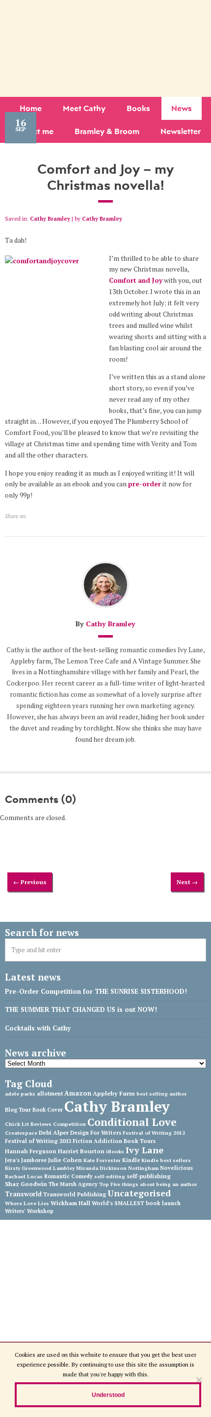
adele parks (20, 1093)
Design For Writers (95, 1132)
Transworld (23, 1194)
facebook (83, 9)
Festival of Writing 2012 (154, 1132)
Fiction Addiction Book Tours (114, 1141)
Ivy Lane (144, 1150)
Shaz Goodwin (26, 1184)
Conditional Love (132, 1122)
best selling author (161, 1093)
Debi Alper (54, 1132)
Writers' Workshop (29, 1211)
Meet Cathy (84, 108)
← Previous (29, 882)
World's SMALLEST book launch (136, 1203)
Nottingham (143, 1168)
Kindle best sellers (166, 1160)
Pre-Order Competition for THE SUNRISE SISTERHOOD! (96, 991)
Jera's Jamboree (26, 1160)
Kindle (131, 1160)
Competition (69, 1123)
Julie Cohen (65, 1160)
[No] (199, 1380)
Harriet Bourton (81, 1151)
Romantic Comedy (68, 1176)
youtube (112, 9)
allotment (50, 1093)
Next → (187, 882)
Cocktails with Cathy (38, 1028)
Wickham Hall (70, 1203)
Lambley (64, 1168)
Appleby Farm (114, 1093)
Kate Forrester (102, 1160)
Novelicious (176, 1168)
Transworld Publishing (74, 1194)
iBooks (115, 1151)
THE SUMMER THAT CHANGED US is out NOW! (81, 1009)
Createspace (21, 1132)
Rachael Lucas (24, 1176)
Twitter (68, 9)
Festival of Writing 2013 (38, 1140)
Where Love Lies (27, 1203)
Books (138, 108)
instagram (142, 9)
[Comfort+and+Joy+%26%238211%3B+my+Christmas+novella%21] (32, 516)
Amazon (77, 1093)
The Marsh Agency (73, 1184)
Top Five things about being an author (148, 1184)
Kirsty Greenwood (28, 1168)
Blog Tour (18, 1109)
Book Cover (47, 1109)
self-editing (109, 1176)
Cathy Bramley (50, 218)
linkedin (98, 9)
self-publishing (149, 1176)
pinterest (127, 9)
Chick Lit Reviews (28, 1123)
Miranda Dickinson (101, 1168)
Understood (108, 1395)
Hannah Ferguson (30, 1151)
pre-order (144, 484)
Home (31, 108)
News (181, 108)
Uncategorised (139, 1193)
